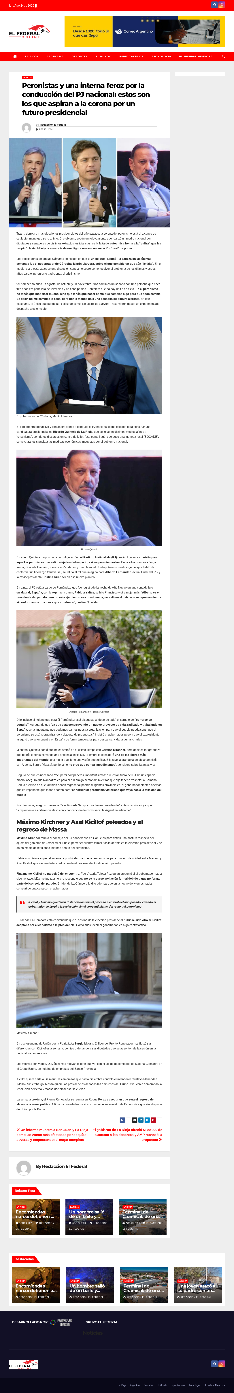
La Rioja (31, 56)
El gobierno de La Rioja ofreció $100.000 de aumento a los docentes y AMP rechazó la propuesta (127, 1135)
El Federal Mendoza (196, 56)
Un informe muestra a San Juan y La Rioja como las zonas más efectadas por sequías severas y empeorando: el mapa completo (52, 1135)
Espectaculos (131, 56)
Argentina (55, 56)
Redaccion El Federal (53, 124)
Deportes (79, 56)
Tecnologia (161, 56)
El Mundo (103, 56)
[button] (223, 56)
